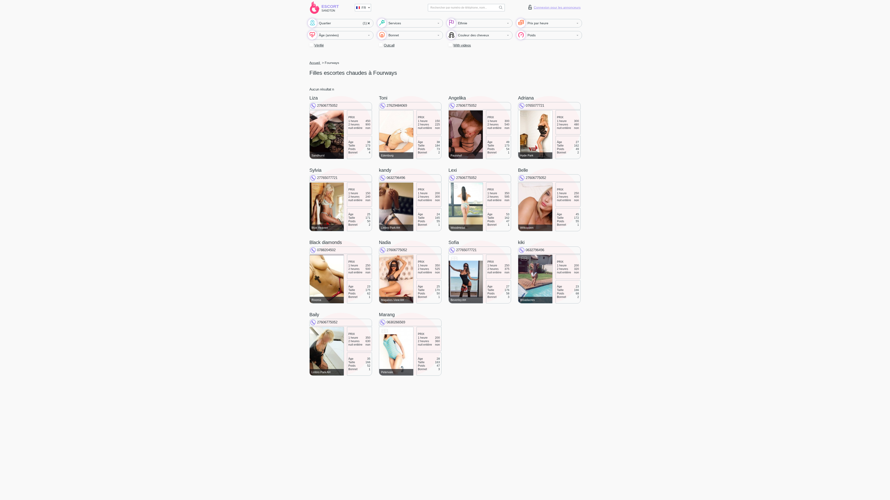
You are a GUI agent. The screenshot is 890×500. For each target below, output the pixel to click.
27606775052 (327, 105)
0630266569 (396, 322)
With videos (462, 45)
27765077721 (327, 178)
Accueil (315, 63)
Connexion (557, 7)
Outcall (389, 45)
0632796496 (396, 178)
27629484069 (397, 105)
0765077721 (535, 105)
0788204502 (326, 250)
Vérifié (319, 45)
